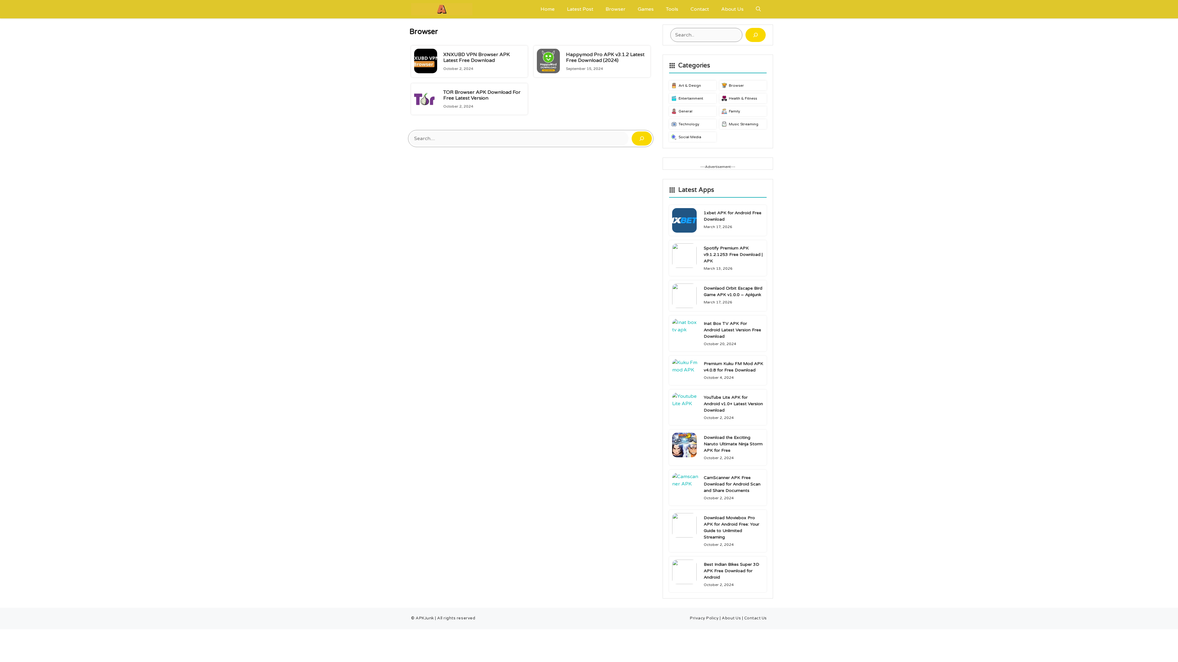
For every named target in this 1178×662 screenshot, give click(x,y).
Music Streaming (743, 124)
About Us (732, 9)
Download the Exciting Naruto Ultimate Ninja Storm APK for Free (733, 444)
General (685, 111)
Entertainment (691, 98)
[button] (758, 9)
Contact (700, 9)
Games (646, 9)
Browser (616, 9)
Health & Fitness (743, 98)
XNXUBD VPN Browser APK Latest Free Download (476, 57)
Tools (672, 9)
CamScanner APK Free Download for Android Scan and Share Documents (732, 484)
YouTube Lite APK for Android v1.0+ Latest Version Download (733, 404)
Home (548, 9)
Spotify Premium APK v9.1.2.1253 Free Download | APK (733, 254)
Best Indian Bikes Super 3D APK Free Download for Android (731, 571)
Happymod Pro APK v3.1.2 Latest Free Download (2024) (605, 57)
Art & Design (690, 85)
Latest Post (580, 9)
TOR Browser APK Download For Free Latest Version (482, 95)
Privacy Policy (704, 618)
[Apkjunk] (441, 9)
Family (734, 111)
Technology (689, 124)
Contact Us (755, 618)
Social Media (690, 137)
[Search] (642, 138)
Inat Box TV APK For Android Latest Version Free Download (732, 330)
